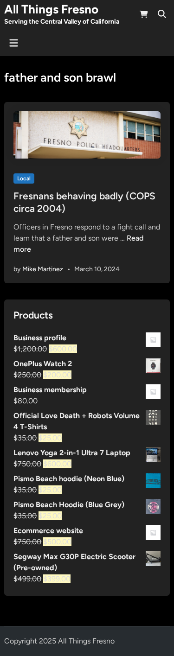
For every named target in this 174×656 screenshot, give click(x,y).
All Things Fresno (51, 9)
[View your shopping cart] (143, 16)
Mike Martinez (42, 269)
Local (24, 178)
